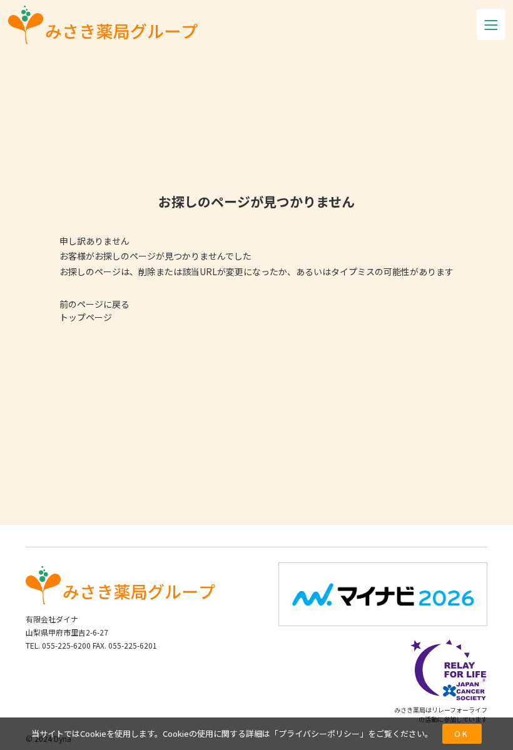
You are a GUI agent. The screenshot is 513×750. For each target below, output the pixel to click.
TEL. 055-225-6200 (58, 645)
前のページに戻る (94, 304)
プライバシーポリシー (319, 733)
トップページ (85, 317)
